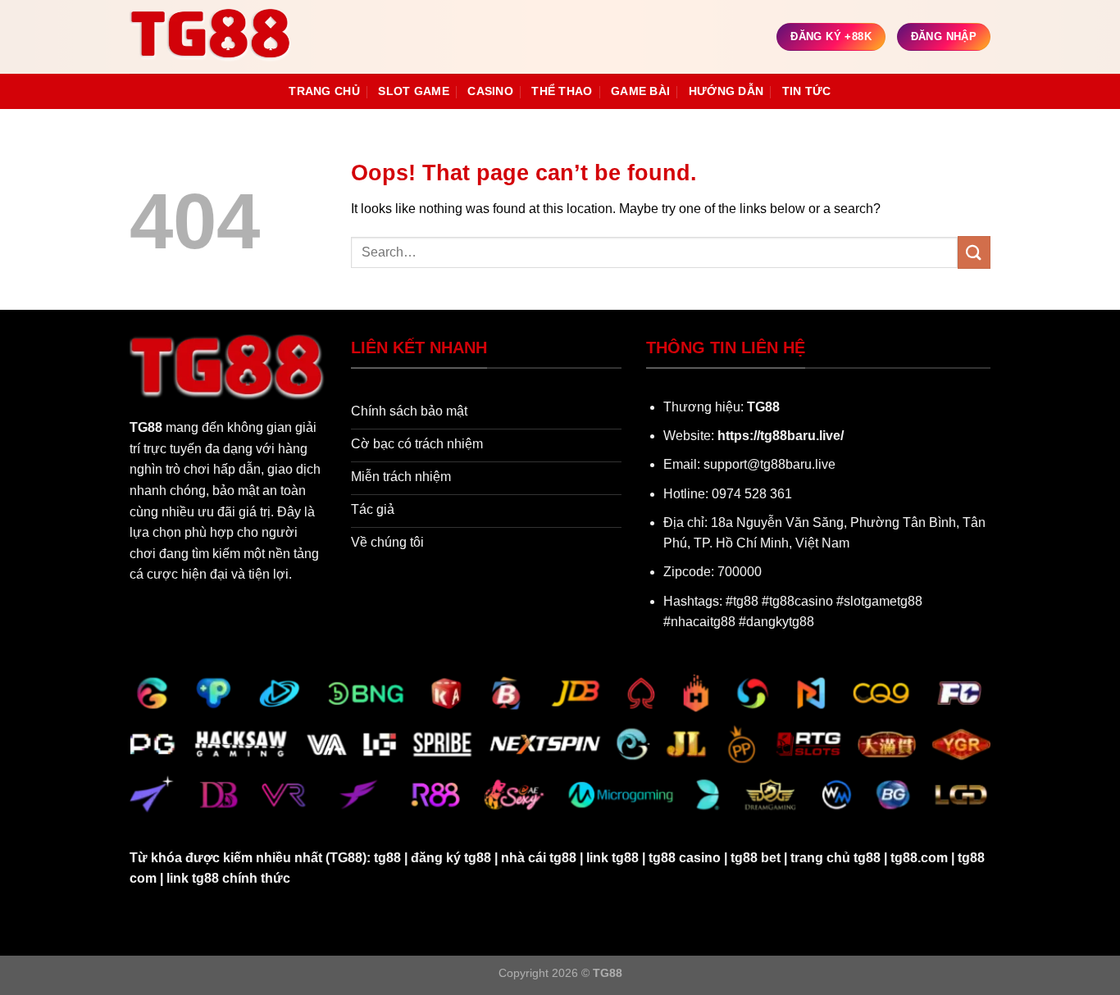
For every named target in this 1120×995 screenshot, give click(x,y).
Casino (490, 91)
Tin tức (806, 91)
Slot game (413, 91)
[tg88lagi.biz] (212, 37)
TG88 (146, 427)
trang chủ (324, 91)
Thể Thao (561, 91)
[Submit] (974, 252)
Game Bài (640, 91)
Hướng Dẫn (726, 91)
